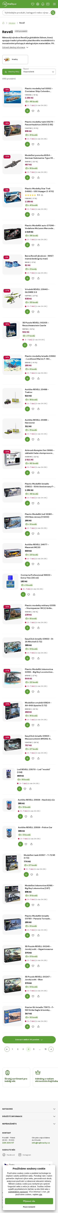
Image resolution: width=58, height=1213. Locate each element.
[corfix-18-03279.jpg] (12, 130)
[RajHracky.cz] (3, 23)
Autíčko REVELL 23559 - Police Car (35, 827)
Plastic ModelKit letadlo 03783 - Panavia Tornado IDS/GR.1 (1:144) (37, 917)
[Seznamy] (32, 4)
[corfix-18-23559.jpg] (9, 833)
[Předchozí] (7, 1049)
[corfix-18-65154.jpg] (12, 164)
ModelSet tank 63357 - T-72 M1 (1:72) (39, 856)
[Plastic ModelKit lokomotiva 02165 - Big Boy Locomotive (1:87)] (12, 677)
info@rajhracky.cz (41, 1142)
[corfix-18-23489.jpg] (12, 428)
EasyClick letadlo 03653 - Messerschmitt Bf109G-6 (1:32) (38, 737)
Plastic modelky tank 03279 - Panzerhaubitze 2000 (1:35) (39, 123)
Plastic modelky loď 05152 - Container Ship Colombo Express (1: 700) (39, 90)
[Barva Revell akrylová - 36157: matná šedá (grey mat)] (12, 264)
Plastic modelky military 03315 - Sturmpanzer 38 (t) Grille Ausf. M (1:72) (40, 607)
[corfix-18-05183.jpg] (12, 522)
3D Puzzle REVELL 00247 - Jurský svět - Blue (38, 978)
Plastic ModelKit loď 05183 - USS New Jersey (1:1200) (39, 515)
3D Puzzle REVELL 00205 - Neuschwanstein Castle (35, 324)
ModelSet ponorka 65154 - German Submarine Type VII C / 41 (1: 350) (40, 156)
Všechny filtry (13, 72)
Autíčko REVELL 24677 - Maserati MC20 (37, 546)
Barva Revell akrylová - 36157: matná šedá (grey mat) (39, 257)
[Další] (50, 1049)
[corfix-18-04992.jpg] (12, 197)
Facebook (11, 1155)
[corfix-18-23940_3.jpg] (12, 298)
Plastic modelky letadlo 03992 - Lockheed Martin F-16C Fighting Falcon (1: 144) (40, 357)
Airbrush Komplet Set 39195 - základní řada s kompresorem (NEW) (39, 451)
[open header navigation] (54, 4)
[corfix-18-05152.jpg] (12, 97)
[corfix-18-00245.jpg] (12, 955)
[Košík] (47, 4)
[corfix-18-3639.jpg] (12, 234)
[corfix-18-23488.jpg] (12, 398)
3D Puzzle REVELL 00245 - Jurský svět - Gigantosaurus (39, 947)
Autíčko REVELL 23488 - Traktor (37, 390)
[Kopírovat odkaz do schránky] (38, 110)
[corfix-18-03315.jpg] (12, 614)
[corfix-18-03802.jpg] (12, 492)
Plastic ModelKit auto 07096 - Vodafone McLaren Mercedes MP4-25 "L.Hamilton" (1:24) (40, 227)
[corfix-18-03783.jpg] (12, 924)
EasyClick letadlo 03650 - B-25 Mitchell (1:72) (39, 640)
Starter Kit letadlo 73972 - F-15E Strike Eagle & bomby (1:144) (39, 1008)
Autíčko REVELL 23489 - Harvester (37, 421)
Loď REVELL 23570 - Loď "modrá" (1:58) (33, 770)
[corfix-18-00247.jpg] (12, 985)
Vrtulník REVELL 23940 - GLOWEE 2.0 (37, 290)
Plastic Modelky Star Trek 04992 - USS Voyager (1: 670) (39, 190)
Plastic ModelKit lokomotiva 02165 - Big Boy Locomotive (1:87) (39, 670)
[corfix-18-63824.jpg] (12, 711)
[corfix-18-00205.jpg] (11, 330)
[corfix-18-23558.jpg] (9, 805)
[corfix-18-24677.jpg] (12, 553)
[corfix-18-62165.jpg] (12, 894)
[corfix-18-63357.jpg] (12, 863)
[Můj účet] (37, 4)
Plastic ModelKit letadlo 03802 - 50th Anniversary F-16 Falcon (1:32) (39, 485)
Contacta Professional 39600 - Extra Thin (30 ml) (36, 576)
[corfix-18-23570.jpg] (8, 774)
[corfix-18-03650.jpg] (12, 647)
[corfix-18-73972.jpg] (12, 1016)
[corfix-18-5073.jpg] (12, 364)
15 (45, 1049)
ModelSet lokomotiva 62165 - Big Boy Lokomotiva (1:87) (39, 887)
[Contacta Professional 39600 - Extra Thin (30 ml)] (10, 581)
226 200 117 (8, 1142)
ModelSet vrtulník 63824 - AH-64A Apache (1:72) (38, 704)
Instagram (27, 1155)
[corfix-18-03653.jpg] (12, 744)
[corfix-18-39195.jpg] (12, 459)
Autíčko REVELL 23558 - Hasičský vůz (36, 800)
